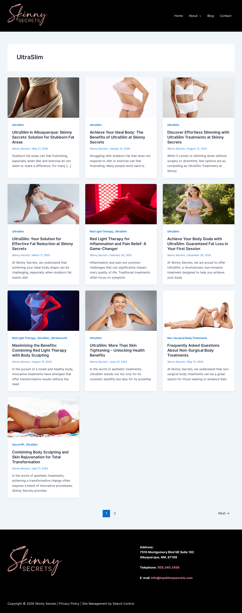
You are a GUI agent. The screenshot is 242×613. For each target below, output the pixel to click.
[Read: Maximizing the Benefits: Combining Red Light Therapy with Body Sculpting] (43, 310)
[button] (195, 15)
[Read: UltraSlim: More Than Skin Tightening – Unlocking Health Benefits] (121, 310)
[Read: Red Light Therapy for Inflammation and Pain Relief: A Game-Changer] (121, 204)
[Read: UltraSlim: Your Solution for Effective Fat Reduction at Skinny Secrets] (43, 204)
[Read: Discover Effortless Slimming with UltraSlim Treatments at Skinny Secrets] (198, 97)
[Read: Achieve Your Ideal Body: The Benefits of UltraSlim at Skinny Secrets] (121, 97)
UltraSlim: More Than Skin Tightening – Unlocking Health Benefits (117, 350)
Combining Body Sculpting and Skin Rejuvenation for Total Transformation (40, 457)
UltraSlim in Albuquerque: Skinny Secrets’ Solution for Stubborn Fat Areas (43, 137)
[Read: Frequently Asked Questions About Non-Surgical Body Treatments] (198, 310)
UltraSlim (18, 124)
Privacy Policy (69, 603)
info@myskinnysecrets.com (172, 578)
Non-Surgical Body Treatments (187, 338)
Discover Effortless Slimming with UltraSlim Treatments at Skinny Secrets (198, 137)
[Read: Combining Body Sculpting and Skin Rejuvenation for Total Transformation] (43, 417)
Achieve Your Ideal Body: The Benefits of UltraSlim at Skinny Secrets (117, 137)
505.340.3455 (168, 567)
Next (224, 513)
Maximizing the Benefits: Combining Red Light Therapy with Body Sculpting (39, 350)
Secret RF (18, 444)
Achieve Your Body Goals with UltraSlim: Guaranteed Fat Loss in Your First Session (197, 244)
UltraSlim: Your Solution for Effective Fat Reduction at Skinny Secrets (42, 244)
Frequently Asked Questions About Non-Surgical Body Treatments (193, 350)
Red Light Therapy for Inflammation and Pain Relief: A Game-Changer (118, 244)
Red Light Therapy (101, 231)
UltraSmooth (59, 338)
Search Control (124, 603)
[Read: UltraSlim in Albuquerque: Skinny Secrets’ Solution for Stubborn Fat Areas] (43, 97)
